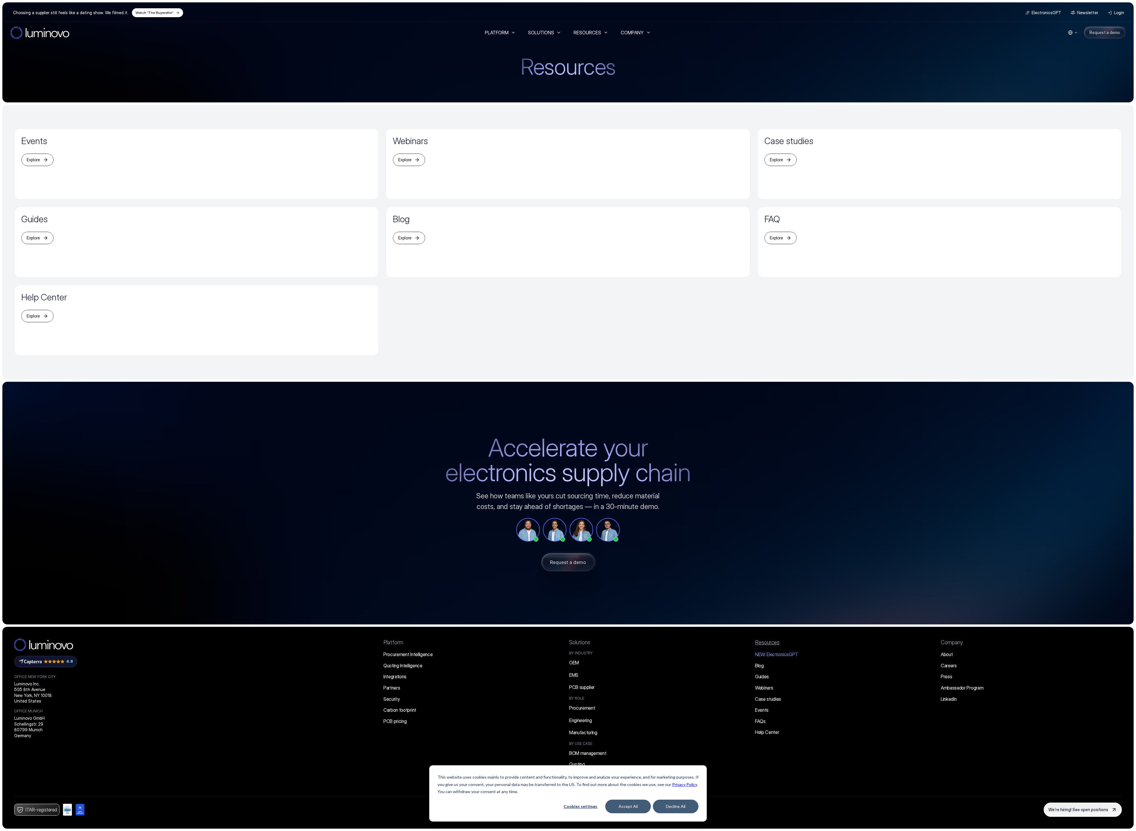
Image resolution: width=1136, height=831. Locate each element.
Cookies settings (580, 806)
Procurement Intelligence (408, 654)
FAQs (760, 721)
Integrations (394, 676)
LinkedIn (948, 699)
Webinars (764, 688)
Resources (767, 642)
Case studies (768, 699)
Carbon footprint (399, 710)
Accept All (628, 806)
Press (946, 676)
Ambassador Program (962, 688)
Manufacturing (583, 732)
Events (762, 710)
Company (952, 642)
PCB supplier (582, 687)
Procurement (582, 708)
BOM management (587, 753)
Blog (759, 666)
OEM (574, 663)
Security (391, 699)
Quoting (577, 764)
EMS (573, 675)
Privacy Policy (684, 784)
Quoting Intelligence (402, 666)
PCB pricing (394, 721)
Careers (949, 666)
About (947, 654)
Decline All (675, 806)
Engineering (580, 720)
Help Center (767, 732)
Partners (391, 688)
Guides (762, 676)
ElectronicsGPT (776, 654)
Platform (393, 642)
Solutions (579, 642)
